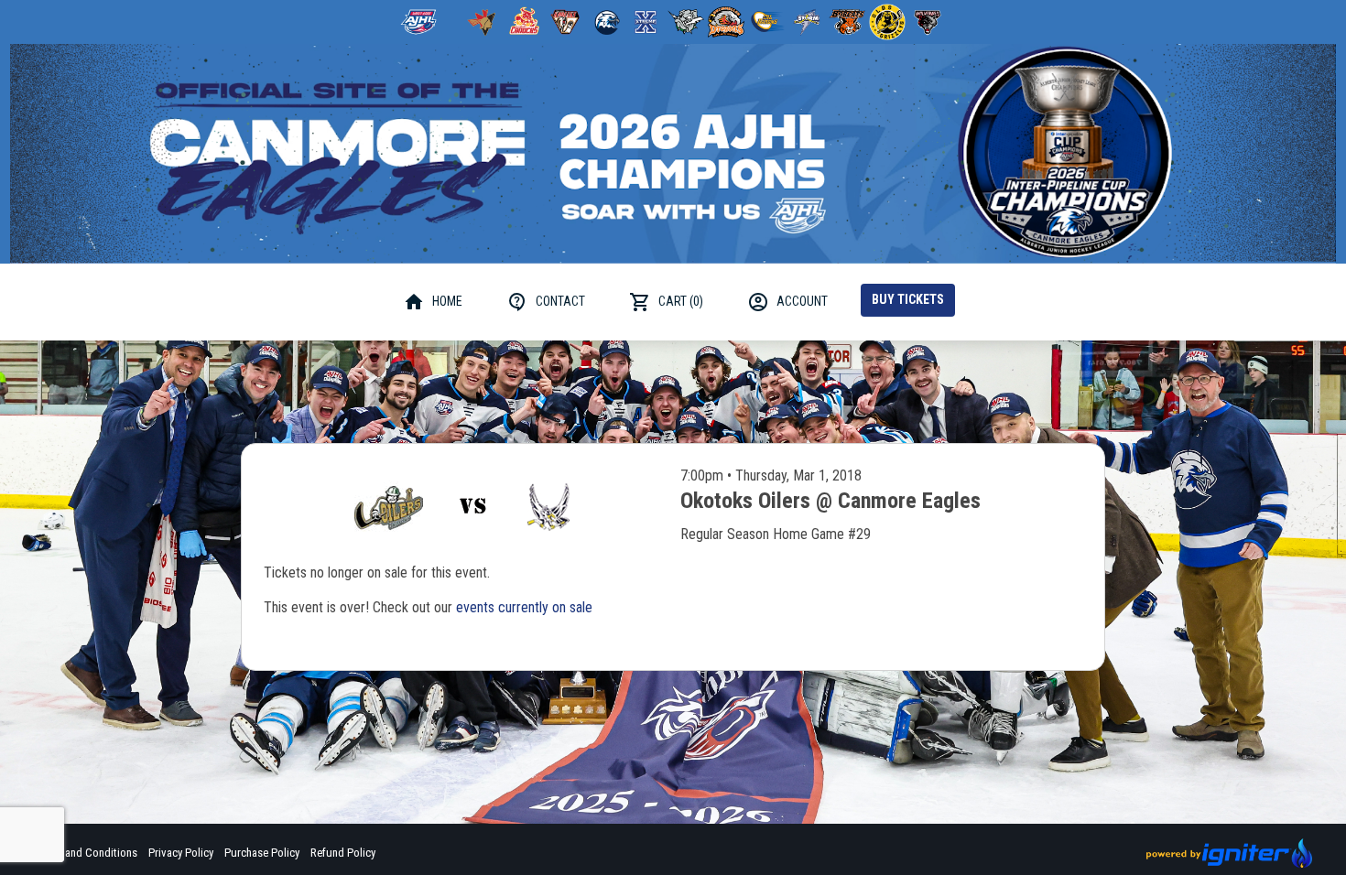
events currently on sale (524, 607)
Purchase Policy (261, 852)
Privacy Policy (180, 852)
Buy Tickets (908, 299)
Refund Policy (342, 852)
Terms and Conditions (85, 852)
